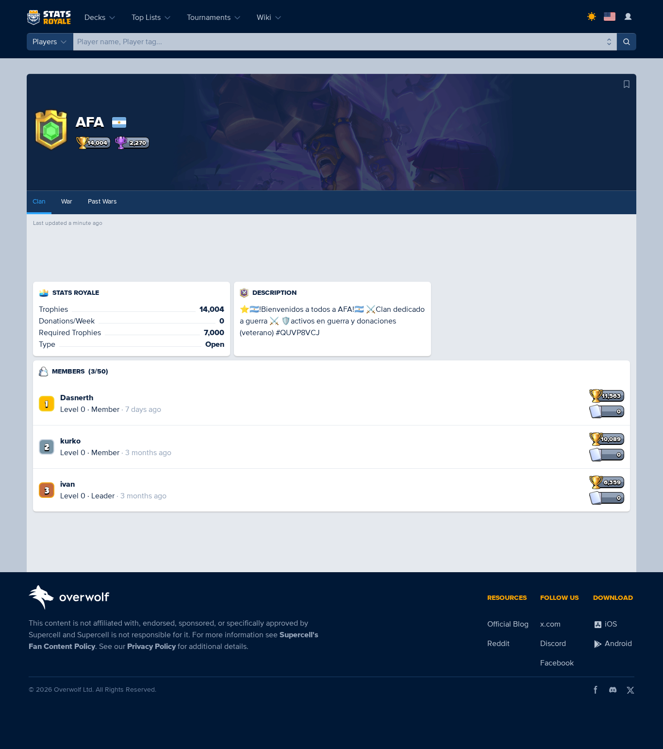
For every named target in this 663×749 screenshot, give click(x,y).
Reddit (498, 643)
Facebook (557, 663)
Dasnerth (77, 398)
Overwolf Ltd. (74, 689)
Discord (553, 643)
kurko (70, 441)
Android (617, 643)
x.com (550, 624)
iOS (610, 624)
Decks (94, 17)
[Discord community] (613, 690)
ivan (67, 484)
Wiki (264, 17)
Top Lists (146, 17)
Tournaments (209, 17)
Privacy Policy (151, 646)
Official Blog (508, 624)
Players (45, 42)
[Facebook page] (595, 690)
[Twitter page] (630, 690)
